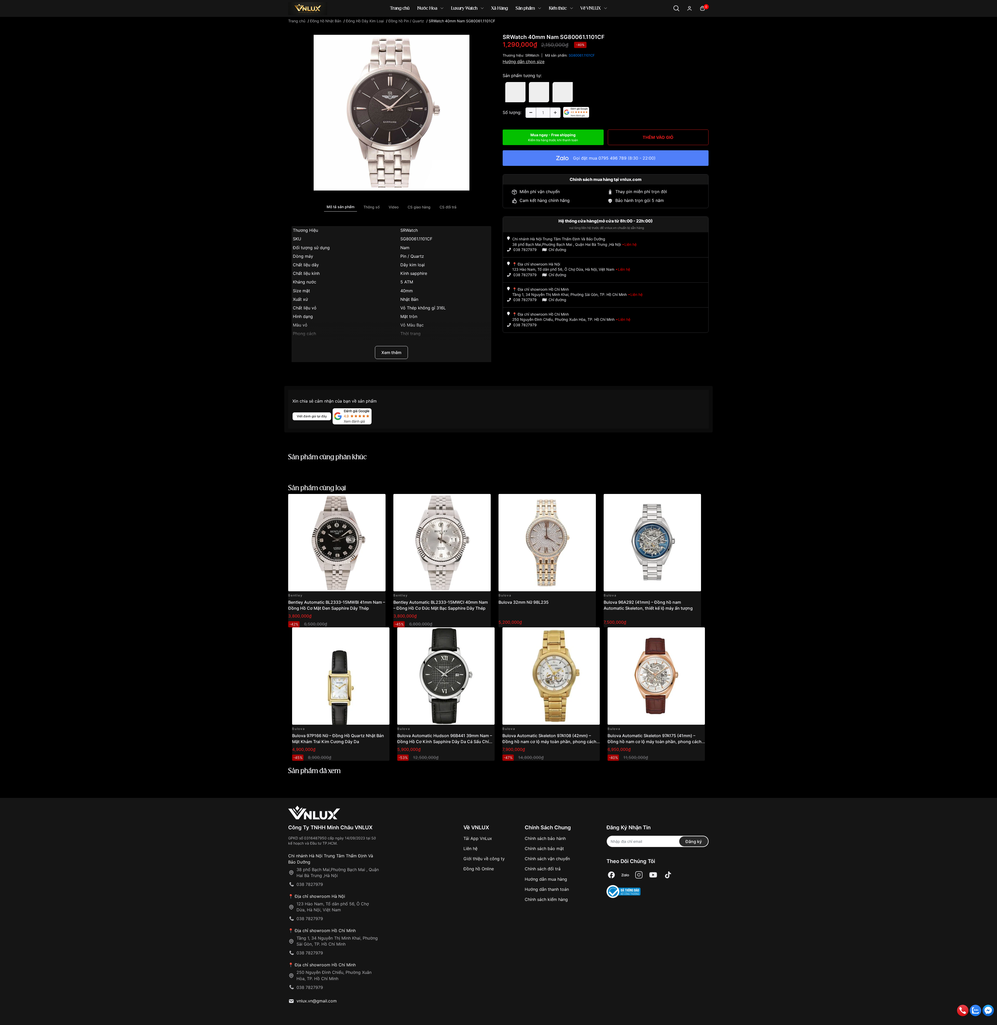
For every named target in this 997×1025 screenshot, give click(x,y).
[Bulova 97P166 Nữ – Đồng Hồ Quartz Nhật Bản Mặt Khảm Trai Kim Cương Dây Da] (340, 676)
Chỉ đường (557, 249)
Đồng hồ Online (478, 868)
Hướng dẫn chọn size (523, 61)
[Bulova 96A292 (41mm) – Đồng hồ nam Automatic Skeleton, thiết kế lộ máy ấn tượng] (652, 542)
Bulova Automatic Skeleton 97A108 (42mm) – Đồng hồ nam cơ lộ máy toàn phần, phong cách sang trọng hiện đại (549, 741)
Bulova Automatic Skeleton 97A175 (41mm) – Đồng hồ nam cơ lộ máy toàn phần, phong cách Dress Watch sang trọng (655, 741)
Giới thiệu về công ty (484, 858)
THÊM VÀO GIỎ (658, 137)
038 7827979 (525, 249)
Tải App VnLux (477, 838)
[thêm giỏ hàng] (367, 501)
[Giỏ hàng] (702, 8)
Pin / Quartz (412, 256)
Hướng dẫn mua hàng (546, 879)
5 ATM (406, 281)
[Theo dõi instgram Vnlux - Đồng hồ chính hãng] (639, 875)
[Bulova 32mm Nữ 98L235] (547, 542)
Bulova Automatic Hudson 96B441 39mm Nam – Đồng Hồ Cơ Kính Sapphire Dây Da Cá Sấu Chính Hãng (445, 741)
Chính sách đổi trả (543, 868)
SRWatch (409, 230)
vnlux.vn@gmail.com (317, 1000)
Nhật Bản (409, 299)
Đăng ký (693, 841)
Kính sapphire (413, 273)
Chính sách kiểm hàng (546, 899)
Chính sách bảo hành (545, 838)
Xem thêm (391, 352)
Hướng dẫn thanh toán (547, 889)
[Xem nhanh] (379, 501)
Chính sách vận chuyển (547, 858)
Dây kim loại (412, 264)
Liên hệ (470, 848)
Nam (404, 247)
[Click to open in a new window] (391, 112)
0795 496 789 (612, 158)
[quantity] (531, 112)
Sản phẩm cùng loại (317, 488)
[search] (573, 26)
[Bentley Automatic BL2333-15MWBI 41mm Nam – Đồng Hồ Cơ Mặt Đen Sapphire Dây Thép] (337, 542)
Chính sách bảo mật (544, 848)
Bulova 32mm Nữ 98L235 (523, 602)
